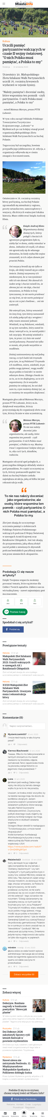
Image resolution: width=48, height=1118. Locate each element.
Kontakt (20, 1104)
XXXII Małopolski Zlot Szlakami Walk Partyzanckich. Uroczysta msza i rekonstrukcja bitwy (17, 691)
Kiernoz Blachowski (18, 751)
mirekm (12, 947)
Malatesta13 (14, 859)
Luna (10, 779)
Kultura (6, 41)
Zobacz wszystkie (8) (24, 974)
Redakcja (6, 67)
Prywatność (18, 1107)
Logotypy (36, 1104)
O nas (28, 1104)
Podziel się (14, 629)
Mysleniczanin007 (17, 734)
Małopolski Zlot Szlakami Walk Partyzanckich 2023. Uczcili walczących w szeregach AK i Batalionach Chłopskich (17, 662)
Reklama (11, 1104)
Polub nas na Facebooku (25, 1099)
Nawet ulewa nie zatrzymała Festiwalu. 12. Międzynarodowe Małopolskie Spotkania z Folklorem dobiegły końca (17, 1066)
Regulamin (30, 1107)
